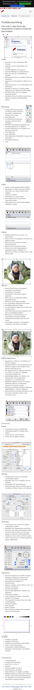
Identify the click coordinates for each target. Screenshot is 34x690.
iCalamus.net (5, 16)
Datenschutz (17, 688)
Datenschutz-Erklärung (17, 6)
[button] (3, 34)
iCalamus (14, 16)
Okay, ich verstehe (25, 4)
